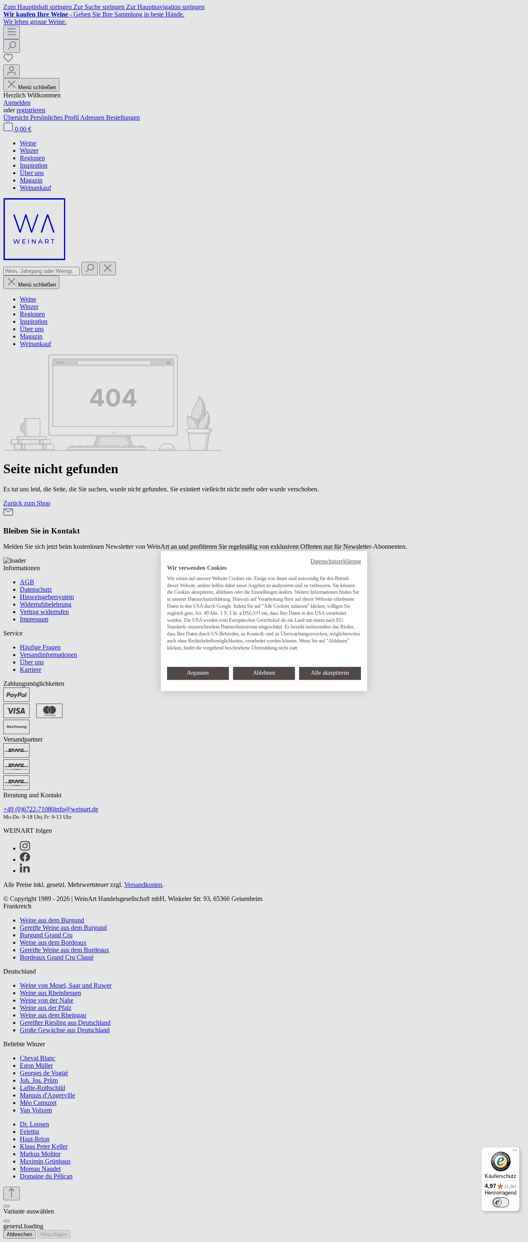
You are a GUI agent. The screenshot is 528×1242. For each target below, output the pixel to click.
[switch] (501, 1202)
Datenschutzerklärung (336, 561)
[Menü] (515, 1152)
